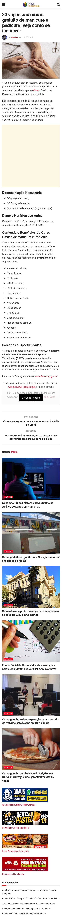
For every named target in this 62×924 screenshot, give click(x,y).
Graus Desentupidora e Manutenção (18, 804)
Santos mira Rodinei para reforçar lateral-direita (24, 913)
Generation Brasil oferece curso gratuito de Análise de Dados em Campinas (27, 504)
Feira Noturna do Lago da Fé (15, 827)
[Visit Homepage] (31, 4)
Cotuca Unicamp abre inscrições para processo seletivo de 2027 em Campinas (30, 613)
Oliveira (14, 37)
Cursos (8, 497)
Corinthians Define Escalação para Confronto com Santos (28, 903)
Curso (37, 90)
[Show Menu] (3, 4)
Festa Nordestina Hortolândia (15, 850)
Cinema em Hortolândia (13, 873)
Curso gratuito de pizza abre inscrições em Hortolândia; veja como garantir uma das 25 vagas (28, 776)
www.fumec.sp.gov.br (46, 376)
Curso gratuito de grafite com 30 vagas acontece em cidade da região (31, 559)
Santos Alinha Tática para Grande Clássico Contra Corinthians (30, 898)
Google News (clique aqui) (21, 386)
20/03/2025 (28, 37)
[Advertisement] (31, 156)
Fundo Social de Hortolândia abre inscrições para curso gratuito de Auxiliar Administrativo (29, 667)
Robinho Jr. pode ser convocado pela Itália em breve (26, 908)
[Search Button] (58, 4)
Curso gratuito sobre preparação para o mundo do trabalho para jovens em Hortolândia (30, 721)
